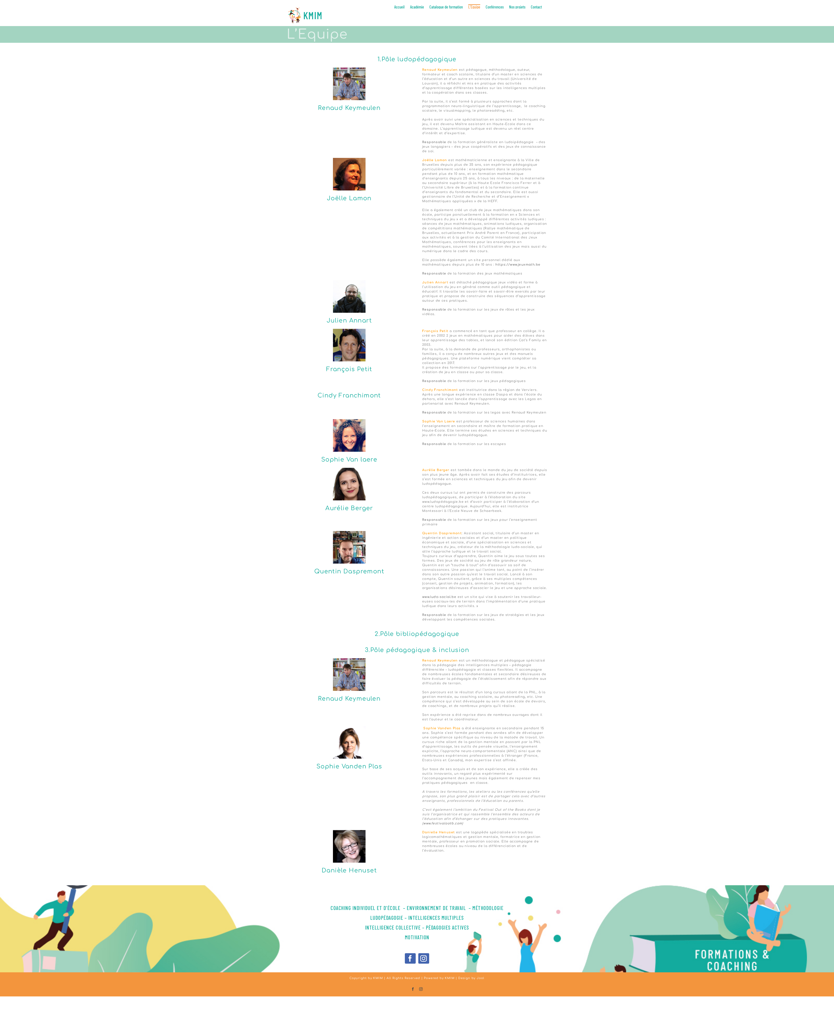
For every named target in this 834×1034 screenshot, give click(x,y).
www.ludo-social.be (439, 597)
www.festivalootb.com (442, 823)
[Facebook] (410, 958)
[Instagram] (423, 958)
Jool (481, 978)
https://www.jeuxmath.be (517, 264)
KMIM (450, 978)
